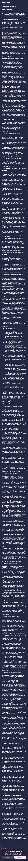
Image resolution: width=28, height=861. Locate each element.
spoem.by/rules (5, 90)
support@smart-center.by (8, 286)
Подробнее (7, 857)
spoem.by (18, 53)
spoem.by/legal (5, 183)
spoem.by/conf (22, 108)
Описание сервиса (4, 844)
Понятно (20, 857)
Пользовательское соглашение (7, 846)
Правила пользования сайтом (6, 848)
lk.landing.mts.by (16, 250)
